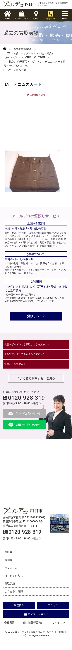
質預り (8, 560)
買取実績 (10, 583)
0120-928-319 (26, 398)
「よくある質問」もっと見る (36, 378)
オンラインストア (38, 613)
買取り (8, 552)
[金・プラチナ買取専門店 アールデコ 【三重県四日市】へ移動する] (5, 49)
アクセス (53, 605)
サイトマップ (60, 622)
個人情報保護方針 (33, 622)
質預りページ (36, 316)
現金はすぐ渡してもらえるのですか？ (24, 354)
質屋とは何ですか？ (15, 364)
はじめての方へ (14, 575)
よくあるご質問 (14, 591)
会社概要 (9, 622)
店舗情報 (19, 605)
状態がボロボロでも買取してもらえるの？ (27, 344)
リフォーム (11, 567)
